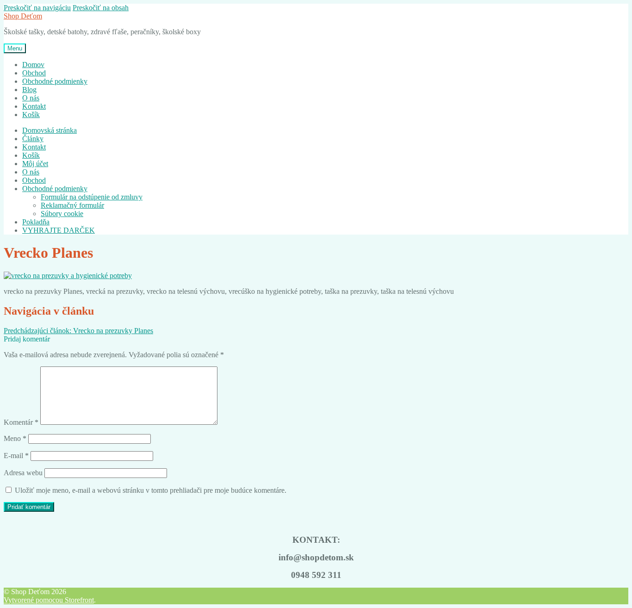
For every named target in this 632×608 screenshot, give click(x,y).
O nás (30, 98)
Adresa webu (23, 473)
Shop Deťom (23, 16)
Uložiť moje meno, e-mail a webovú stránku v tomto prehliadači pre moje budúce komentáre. (150, 490)
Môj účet (35, 164)
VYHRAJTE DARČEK (58, 230)
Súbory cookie (62, 213)
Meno (15, 438)
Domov (33, 64)
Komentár (21, 422)
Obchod (34, 73)
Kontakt (34, 106)
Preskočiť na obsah (101, 8)
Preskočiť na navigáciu (37, 8)
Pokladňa (36, 222)
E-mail (16, 455)
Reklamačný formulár (72, 205)
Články (32, 139)
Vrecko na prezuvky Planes (78, 331)
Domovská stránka (49, 130)
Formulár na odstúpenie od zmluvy (92, 197)
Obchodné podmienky (54, 81)
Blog (29, 89)
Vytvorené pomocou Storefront (49, 600)
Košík (31, 114)
